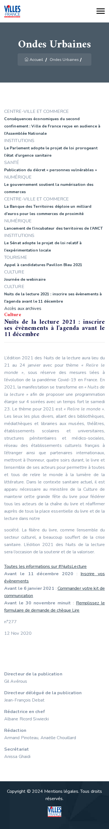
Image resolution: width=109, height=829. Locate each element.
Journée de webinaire (25, 279)
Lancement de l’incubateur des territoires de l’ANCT (53, 228)
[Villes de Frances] (12, 11)
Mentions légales (61, 791)
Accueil (36, 59)
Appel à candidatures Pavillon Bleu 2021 (43, 265)
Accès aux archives (22, 308)
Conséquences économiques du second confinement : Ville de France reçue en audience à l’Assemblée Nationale (52, 126)
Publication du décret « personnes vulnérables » (50, 170)
